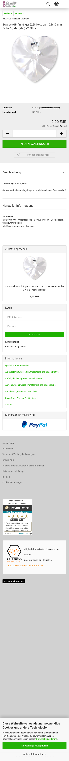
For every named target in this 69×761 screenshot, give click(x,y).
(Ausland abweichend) (50, 108)
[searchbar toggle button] (48, 4)
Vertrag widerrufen (14, 581)
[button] (8, 134)
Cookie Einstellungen (12, 482)
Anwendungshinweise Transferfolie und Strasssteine (30, 385)
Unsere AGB (8, 460)
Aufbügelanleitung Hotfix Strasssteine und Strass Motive (32, 372)
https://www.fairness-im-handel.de (25, 565)
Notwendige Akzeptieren (34, 745)
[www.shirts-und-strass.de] (8, 4)
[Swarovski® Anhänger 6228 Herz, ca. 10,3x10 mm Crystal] (34, 58)
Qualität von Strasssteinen (17, 365)
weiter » (8, 13)
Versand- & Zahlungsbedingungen (18, 454)
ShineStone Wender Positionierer (20, 398)
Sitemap (9, 404)
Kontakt (6, 477)
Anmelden (34, 334)
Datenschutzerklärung (46, 739)
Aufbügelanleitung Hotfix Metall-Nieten (23, 378)
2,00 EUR (34, 296)
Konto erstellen (12, 342)
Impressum (8, 448)
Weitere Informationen (34, 754)
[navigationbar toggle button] (65, 4)
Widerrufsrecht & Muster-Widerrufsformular (23, 465)
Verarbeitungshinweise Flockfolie (21, 391)
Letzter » (19, 13)
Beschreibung (12, 172)
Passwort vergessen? (15, 346)
